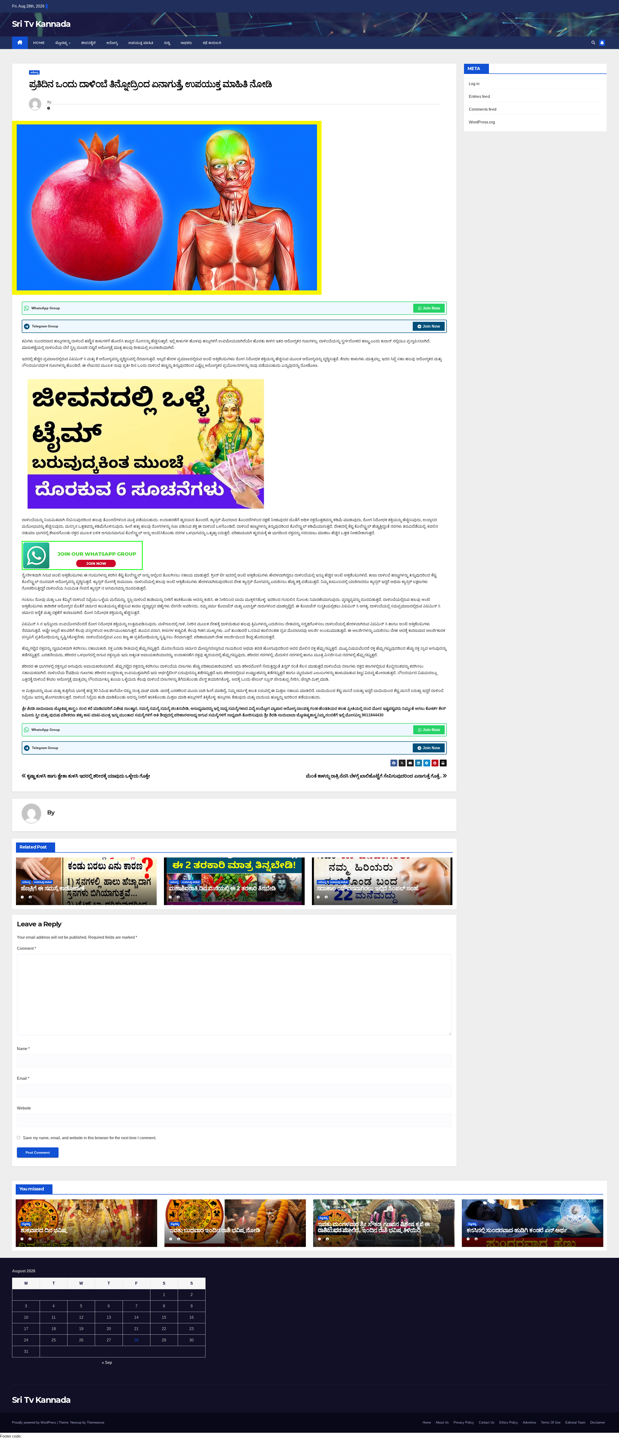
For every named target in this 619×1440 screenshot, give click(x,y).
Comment (26, 948)
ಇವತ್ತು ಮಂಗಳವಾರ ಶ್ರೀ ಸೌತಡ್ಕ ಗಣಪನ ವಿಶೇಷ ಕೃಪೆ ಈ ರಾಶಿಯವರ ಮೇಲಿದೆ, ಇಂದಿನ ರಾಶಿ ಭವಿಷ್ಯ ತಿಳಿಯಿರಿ (374, 1227)
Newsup (75, 1422)
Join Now (431, 308)
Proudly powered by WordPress (34, 1422)
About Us (442, 1422)
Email (23, 1078)
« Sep (107, 1363)
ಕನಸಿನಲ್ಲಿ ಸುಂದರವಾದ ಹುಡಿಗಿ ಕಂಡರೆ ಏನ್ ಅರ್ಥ (517, 1230)
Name (23, 1049)
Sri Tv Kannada (41, 24)
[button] (593, 43)
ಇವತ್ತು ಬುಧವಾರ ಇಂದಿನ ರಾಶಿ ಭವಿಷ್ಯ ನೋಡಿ (214, 1230)
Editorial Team (575, 1422)
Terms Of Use (550, 1422)
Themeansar (95, 1422)
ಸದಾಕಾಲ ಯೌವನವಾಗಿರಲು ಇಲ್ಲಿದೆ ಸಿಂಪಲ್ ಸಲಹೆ (367, 888)
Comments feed (483, 109)
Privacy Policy (464, 1422)
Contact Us (486, 1422)
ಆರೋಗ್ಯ (112, 43)
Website (24, 1108)
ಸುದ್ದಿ (167, 43)
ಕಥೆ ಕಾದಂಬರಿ (212, 43)
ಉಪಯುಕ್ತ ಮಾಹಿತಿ (140, 43)
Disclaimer (597, 1422)
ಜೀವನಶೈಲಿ (88, 43)
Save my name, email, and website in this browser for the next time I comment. (89, 1138)
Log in (474, 84)
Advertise (529, 1422)
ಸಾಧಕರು (186, 43)
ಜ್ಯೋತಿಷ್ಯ (61, 43)
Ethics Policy (508, 1422)
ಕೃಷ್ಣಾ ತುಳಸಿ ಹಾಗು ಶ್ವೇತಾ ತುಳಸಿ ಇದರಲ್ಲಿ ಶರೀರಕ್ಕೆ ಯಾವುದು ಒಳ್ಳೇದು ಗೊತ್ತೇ (88, 775)
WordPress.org (482, 122)
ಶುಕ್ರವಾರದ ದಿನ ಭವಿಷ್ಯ (43, 1230)
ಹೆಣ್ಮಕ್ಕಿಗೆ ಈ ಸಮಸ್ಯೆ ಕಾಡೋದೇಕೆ (52, 888)
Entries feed (479, 96)
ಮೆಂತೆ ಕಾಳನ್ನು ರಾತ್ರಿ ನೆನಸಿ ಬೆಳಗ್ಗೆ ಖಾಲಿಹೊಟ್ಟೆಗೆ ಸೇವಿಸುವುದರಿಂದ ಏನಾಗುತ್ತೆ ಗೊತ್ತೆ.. (374, 775)
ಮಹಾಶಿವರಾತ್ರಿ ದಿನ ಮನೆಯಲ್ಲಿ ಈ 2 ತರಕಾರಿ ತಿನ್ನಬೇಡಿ (222, 888)
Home (39, 43)
